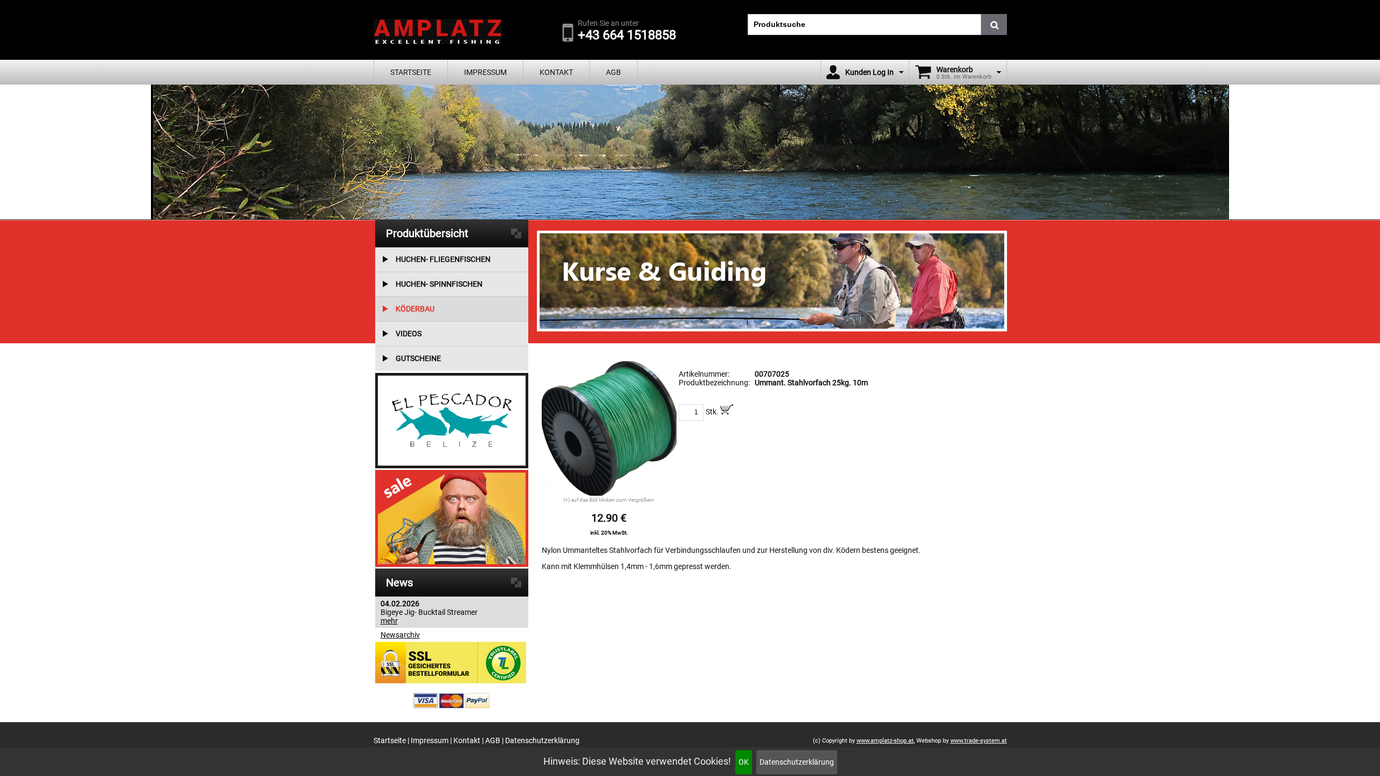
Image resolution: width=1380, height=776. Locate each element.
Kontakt (556, 72)
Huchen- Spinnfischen (439, 284)
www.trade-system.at (978, 740)
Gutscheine (418, 358)
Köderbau (415, 308)
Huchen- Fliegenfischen (443, 259)
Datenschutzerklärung (797, 762)
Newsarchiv (400, 634)
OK (744, 762)
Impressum (485, 72)
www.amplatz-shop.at (885, 740)
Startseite (410, 72)
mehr (389, 620)
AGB (613, 72)
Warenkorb (954, 69)
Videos (409, 333)
